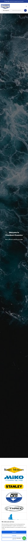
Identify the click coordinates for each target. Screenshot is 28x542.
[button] (4, 237)
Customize (14, 535)
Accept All (14, 532)
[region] (14, 531)
